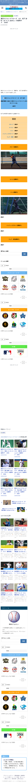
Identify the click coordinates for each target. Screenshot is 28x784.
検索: (10, 268)
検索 (24, 254)
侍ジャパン (22, 777)
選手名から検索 (5, 638)
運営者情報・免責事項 (20, 775)
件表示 (7, 265)
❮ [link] (20, 297)
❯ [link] (25, 679)
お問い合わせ (20, 778)
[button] (26, 273)
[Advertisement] (14, 44)
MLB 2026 (14, 778)
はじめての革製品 (8, 759)
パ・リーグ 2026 (6, 777)
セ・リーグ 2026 (15, 777)
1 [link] (23, 297)
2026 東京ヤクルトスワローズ (7, 15)
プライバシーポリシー (8, 775)
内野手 (16, 15)
